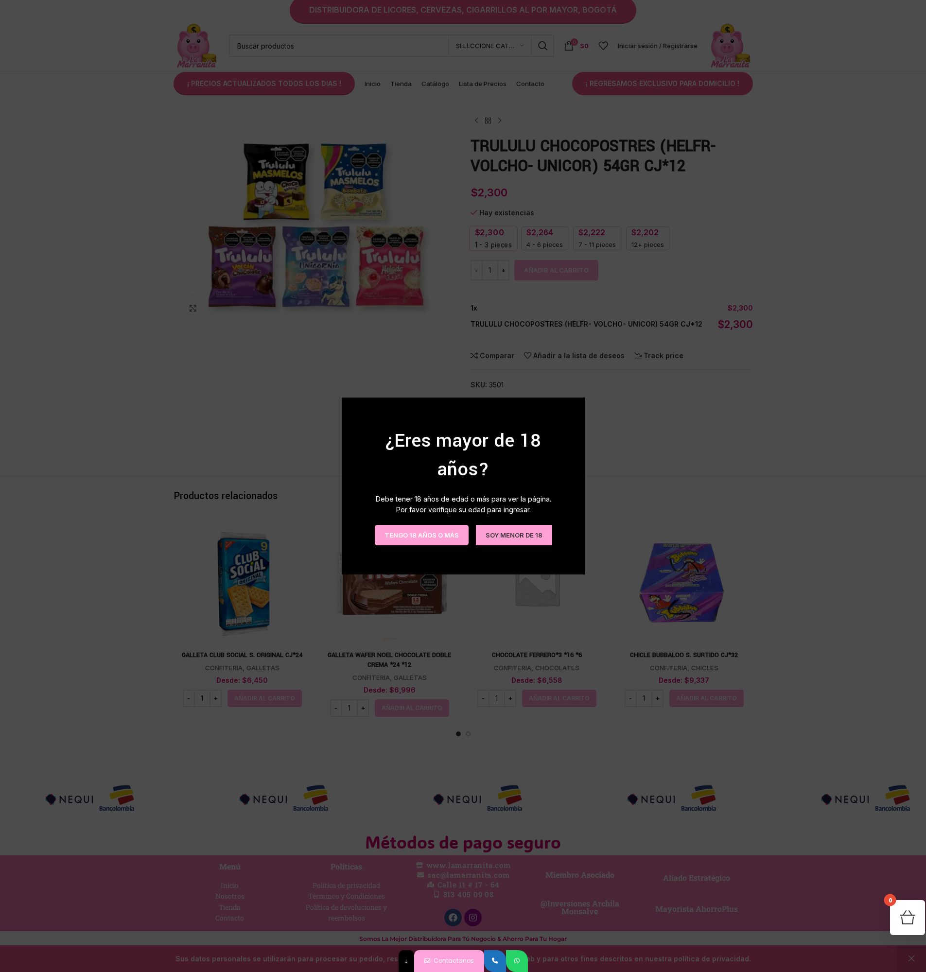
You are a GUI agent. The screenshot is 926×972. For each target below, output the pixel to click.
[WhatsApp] (517, 961)
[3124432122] (495, 961)
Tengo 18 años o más (421, 534)
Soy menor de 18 (513, 534)
